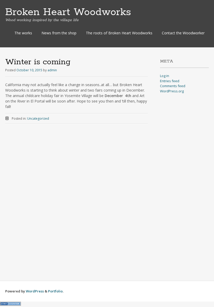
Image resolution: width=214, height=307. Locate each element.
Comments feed (172, 86)
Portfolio (55, 291)
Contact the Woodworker (183, 32)
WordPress (35, 291)
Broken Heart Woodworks (68, 12)
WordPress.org (172, 91)
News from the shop (58, 32)
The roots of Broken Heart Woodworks (119, 32)
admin (52, 70)
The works (23, 32)
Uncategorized (38, 118)
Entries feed (169, 81)
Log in (164, 75)
